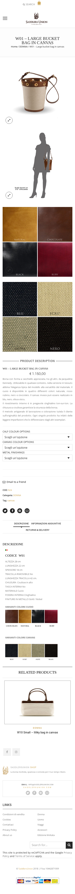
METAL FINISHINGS (14, 452)
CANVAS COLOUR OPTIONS (18, 442)
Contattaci (8, 824)
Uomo (41, 819)
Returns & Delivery (37, 529)
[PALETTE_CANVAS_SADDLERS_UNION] (37, 316)
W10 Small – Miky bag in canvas (37, 732)
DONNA (23, 46)
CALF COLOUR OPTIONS (16, 431)
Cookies (7, 819)
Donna (41, 814)
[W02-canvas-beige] (37, 91)
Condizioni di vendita (13, 814)
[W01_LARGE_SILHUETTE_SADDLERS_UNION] (37, 166)
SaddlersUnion (25, 868)
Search (69, 845)
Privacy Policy (10, 829)
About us (7, 835)
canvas (11, 500)
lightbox (9, 120)
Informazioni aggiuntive (46, 523)
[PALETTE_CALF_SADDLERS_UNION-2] (37, 241)
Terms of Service (25, 856)
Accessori (42, 829)
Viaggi (41, 824)
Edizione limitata (46, 835)
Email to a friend (16, 482)
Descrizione (21, 523)
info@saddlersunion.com (41, 785)
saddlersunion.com (37, 787)
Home (14, 46)
